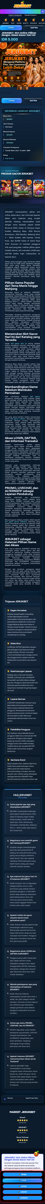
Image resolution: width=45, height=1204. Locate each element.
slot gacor (35, 396)
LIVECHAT (24, 1192)
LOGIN (11, 28)
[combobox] (20, 11)
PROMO (23, 1174)
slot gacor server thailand (16, 522)
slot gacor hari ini (19, 343)
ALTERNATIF (24, 1198)
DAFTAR (34, 28)
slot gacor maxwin (17, 419)
